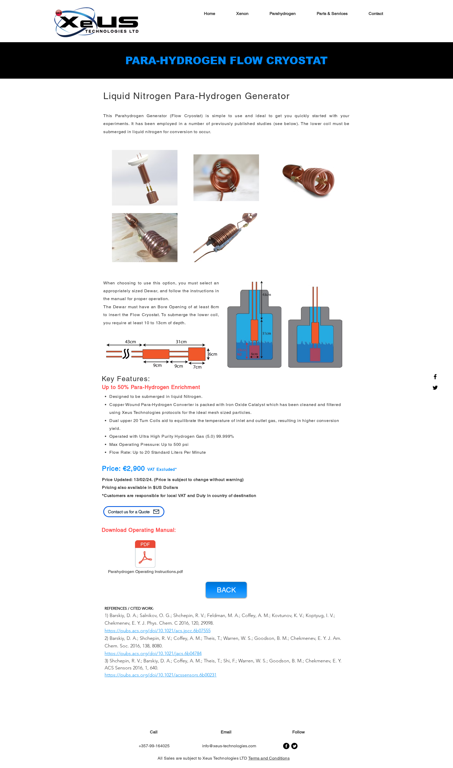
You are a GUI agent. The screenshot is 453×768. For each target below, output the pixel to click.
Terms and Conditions (269, 758)
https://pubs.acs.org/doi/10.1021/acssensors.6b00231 (161, 675)
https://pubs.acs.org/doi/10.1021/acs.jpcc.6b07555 (158, 631)
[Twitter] (435, 387)
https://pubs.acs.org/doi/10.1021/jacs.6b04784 (153, 653)
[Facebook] (435, 376)
